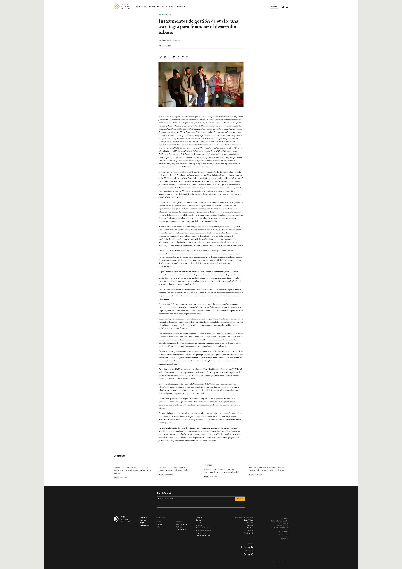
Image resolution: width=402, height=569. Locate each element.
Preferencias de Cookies (203, 535)
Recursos (199, 525)
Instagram (252, 547)
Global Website (248, 520)
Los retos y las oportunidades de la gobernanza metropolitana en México (174, 469)
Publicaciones (168, 7)
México (158, 527)
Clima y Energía (181, 529)
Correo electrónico (165, 499)
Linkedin (249, 547)
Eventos (198, 520)
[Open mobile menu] (287, 6)
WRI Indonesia (249, 533)
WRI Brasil (250, 525)
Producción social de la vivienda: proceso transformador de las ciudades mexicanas (266, 469)
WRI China (250, 528)
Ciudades (208, 465)
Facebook (242, 547)
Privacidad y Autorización (204, 528)
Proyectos (154, 7)
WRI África (250, 522)
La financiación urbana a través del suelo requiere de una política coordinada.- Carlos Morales (132, 470)
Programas (141, 7)
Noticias (198, 522)
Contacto (199, 517)
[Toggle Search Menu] (283, 7)
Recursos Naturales (182, 524)
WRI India (250, 530)
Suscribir (274, 7)
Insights (181, 7)
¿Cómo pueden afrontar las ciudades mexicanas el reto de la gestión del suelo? (221, 471)
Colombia (159, 524)
